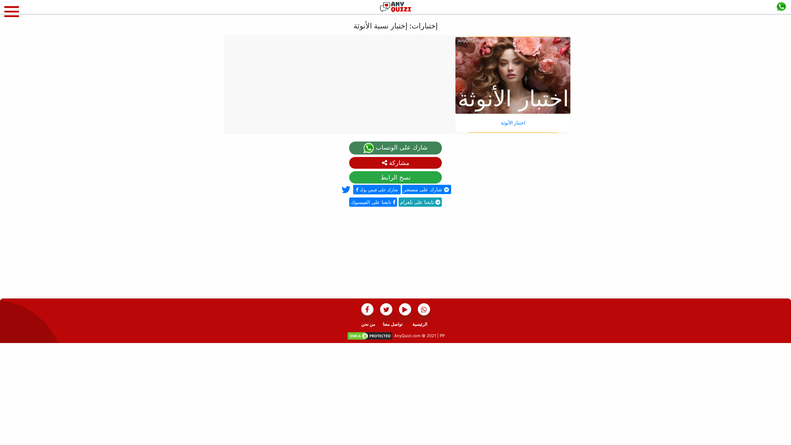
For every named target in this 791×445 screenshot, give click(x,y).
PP (442, 335)
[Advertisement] (395, 255)
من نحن (368, 324)
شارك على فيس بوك (378, 189)
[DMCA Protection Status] (370, 335)
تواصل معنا (393, 324)
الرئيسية (419, 324)
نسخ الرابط (396, 177)
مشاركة (398, 163)
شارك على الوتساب (401, 147)
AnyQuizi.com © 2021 (415, 335)
